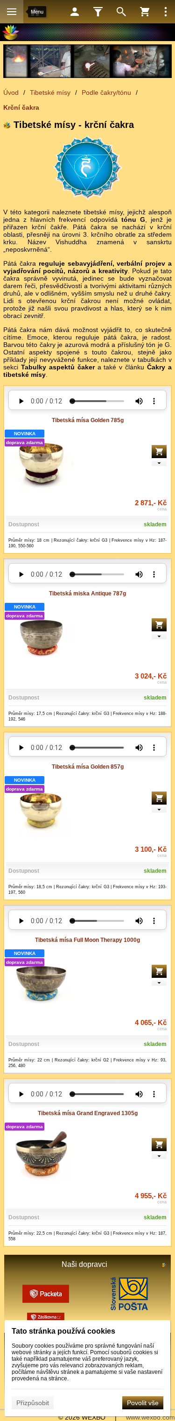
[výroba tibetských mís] (87, 61)
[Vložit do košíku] (159, 451)
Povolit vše (143, 1403)
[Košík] (144, 11)
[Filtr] (98, 11)
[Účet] (74, 11)
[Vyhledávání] (121, 11)
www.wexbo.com (150, 1417)
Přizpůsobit (32, 1403)
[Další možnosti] (165, 11)
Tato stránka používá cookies (63, 1331)
